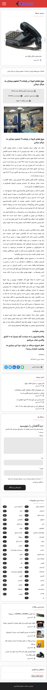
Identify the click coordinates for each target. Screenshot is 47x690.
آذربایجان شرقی (34, 507)
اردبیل (13, 515)
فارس (13, 554)
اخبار (12, 511)
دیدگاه (41, 436)
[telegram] (10, 367)
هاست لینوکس (23, 686)
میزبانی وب (35, 589)
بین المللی (12, 524)
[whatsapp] (22, 367)
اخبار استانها (34, 515)
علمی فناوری (34, 554)
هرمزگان (13, 589)
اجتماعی (26, 96)
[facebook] (18, 367)
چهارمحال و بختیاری (34, 533)
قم (13, 563)
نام (42, 458)
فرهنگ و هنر (34, 559)
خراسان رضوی (13, 533)
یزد (34, 598)
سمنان (12, 546)
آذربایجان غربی (13, 507)
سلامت (35, 546)
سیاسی (34, 550)
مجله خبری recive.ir (37, 359)
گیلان (13, 576)
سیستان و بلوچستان (13, 550)
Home (42, 71)
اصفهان (34, 520)
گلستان (35, 576)
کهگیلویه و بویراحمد (13, 572)
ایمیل (41, 468)
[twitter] (6, 367)
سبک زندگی (13, 541)
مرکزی (35, 585)
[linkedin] (14, 367)
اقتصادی (12, 520)
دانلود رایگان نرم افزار (37, 676)
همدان (34, 593)
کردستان (34, 567)
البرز (34, 524)
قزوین (34, 563)
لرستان (34, 580)
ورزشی (12, 594)
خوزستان (34, 537)
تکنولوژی (34, 528)
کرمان (12, 567)
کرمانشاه (34, 572)
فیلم (12, 559)
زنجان (34, 541)
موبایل (13, 585)
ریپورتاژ (13, 537)
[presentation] (42, 40)
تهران (13, 528)
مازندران (13, 580)
